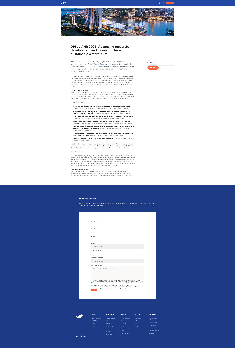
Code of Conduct (126, 345)
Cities (107, 321)
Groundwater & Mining (124, 329)
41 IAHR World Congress (97, 64)
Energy (108, 323)
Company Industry (97, 258)
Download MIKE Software (153, 319)
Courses (151, 328)
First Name (94, 222)
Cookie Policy (88, 345)
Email (93, 236)
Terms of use (97, 345)
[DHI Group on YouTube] (77, 336)
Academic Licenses (154, 330)
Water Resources (110, 334)
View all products (96, 318)
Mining (108, 331)
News (136, 326)
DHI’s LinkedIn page (100, 175)
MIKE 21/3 (94, 321)
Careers (113, 3)
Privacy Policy (79, 345)
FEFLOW (94, 326)
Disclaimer (104, 345)
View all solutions (110, 318)
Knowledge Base (153, 325)
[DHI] (81, 316)
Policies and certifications (138, 345)
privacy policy (128, 288)
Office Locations (139, 321)
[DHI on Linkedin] (85, 336)
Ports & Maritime (110, 329)
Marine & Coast (110, 326)
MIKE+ (94, 323)
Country (93, 243)
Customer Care (153, 322)
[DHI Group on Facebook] (81, 336)
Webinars (151, 333)
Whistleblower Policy (114, 345)
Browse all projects (125, 318)
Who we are (138, 318)
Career (136, 323)
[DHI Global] (63, 2)
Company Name (96, 250)
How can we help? (97, 265)
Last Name (94, 229)
